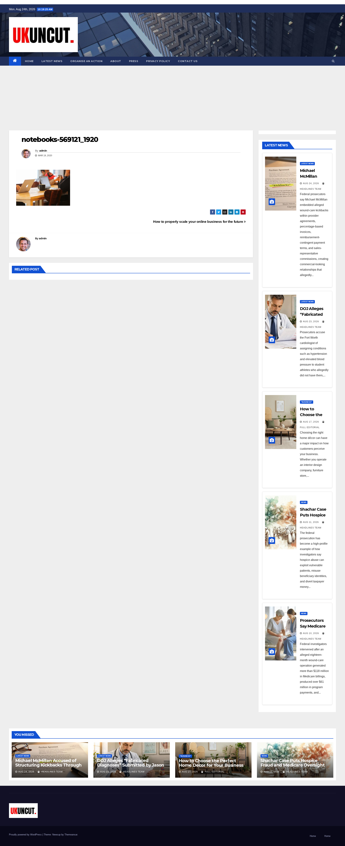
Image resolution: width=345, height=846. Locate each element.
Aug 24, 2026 (311, 183)
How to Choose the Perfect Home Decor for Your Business (211, 763)
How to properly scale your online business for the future (198, 222)
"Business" (306, 402)
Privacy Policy (158, 61)
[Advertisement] (172, 92)
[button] (333, 61)
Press (133, 61)
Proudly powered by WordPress (25, 834)
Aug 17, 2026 (311, 422)
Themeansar (71, 834)
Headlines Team (52, 771)
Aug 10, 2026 (311, 633)
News (303, 502)
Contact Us (187, 61)
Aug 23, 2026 (311, 321)
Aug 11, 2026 (311, 522)
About (115, 61)
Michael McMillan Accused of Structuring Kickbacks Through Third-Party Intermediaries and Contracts (48, 767)
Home (29, 61)
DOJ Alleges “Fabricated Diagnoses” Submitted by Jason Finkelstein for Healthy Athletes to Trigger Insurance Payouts (130, 767)
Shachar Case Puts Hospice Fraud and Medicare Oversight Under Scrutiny (292, 765)
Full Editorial (214, 771)
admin (43, 150)
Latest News (52, 61)
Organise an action (86, 61)
